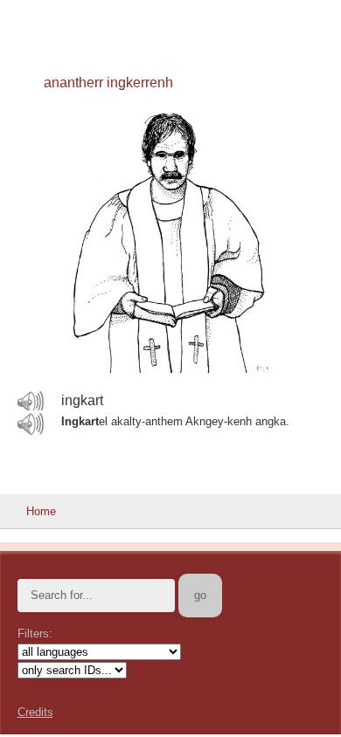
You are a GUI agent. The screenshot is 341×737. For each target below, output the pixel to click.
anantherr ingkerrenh (108, 82)
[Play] (30, 402)
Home (41, 511)
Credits (35, 712)
